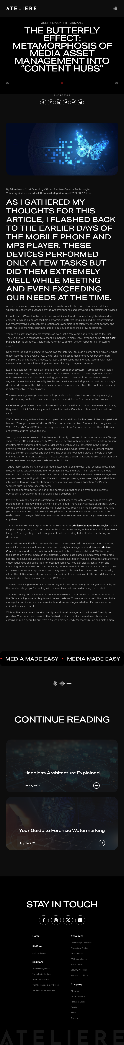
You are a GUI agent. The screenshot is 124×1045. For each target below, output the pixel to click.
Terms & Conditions (79, 975)
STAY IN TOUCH (62, 904)
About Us (75, 991)
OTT (38, 566)
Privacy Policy (77, 964)
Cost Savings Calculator (81, 943)
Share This (62, 95)
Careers (74, 1018)
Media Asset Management (44, 990)
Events (74, 1007)
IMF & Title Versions (41, 979)
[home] (21, 8)
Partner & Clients (78, 1002)
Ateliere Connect (40, 953)
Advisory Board (78, 996)
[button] (115, 8)
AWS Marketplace (79, 959)
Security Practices (79, 970)
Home (36, 936)
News (73, 1013)
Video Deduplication (42, 974)
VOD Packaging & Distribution (46, 985)
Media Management (41, 969)
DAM (9, 405)
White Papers (77, 954)
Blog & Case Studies (79, 948)
